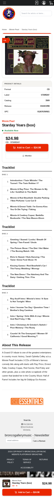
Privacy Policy (10, 461)
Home (4, 30)
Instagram (28, 427)
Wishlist (28, 156)
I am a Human (39, 441)
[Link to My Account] (44, 3)
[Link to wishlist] (37, 3)
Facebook (28, 424)
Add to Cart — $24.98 (29, 147)
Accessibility (27, 468)
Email (28, 430)
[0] (51, 3)
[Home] (9, 13)
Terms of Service (27, 461)
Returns (43, 460)
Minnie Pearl (14, 30)
